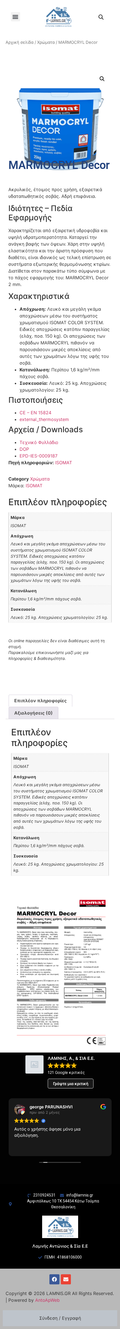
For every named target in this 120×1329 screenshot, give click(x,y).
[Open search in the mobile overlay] (101, 17)
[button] (15, 16)
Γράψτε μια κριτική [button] (70, 1083)
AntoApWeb (47, 1300)
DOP (24, 449)
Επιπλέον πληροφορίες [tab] (40, 700)
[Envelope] (66, 1279)
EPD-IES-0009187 (38, 456)
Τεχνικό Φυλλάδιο (39, 442)
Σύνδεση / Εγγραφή (60, 1318)
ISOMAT (63, 462)
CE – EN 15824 (35, 412)
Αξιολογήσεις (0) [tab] (33, 713)
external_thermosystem (44, 419)
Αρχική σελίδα (19, 42)
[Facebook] (54, 1279)
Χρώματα (46, 42)
